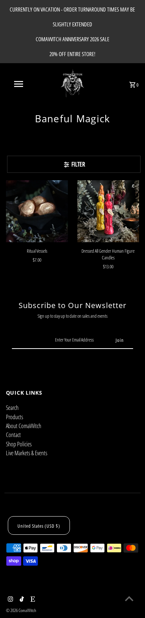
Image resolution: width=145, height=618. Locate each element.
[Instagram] (9, 599)
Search (12, 408)
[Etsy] (32, 599)
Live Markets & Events (26, 453)
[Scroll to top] (129, 598)
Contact (13, 435)
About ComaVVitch (23, 426)
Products (14, 417)
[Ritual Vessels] (37, 211)
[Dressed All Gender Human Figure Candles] (108, 211)
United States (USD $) (38, 525)
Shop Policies (19, 444)
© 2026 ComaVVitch (21, 610)
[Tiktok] (21, 599)
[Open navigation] (18, 84)
